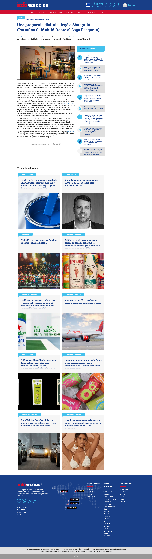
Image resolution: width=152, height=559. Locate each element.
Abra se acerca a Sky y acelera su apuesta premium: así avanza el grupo (93, 108)
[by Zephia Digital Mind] (76, 556)
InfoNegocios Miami (73, 234)
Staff (79, 12)
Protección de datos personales (101, 549)
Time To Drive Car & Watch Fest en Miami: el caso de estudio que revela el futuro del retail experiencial (93, 142)
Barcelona (124, 489)
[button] (72, 63)
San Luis (106, 526)
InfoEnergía (108, 496)
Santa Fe (106, 529)
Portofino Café (71, 37)
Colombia (123, 491)
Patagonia (107, 519)
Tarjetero (69, 12)
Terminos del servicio (99, 551)
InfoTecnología (109, 506)
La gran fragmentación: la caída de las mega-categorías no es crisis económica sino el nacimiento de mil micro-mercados (93, 131)
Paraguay (123, 499)
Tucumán (106, 535)
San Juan (106, 524)
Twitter (90, 491)
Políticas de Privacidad (80, 549)
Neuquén (106, 516)
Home (21, 12)
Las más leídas (56, 12)
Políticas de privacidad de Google (82, 551)
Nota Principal (27, 174)
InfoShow (25, 234)
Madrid (122, 494)
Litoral (106, 511)
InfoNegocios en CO (73, 294)
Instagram (91, 496)
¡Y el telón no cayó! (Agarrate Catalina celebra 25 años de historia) (92, 77)
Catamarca (107, 491)
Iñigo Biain (123, 549)
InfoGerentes (70, 174)
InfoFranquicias (109, 499)
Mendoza (106, 514)
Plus (21, 18)
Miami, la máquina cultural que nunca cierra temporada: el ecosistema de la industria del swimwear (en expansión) (93, 152)
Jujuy (105, 509)
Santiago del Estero (108, 532)
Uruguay (123, 501)
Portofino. (70, 131)
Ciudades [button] (42, 12)
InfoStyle (107, 504)
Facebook (90, 489)
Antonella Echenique (29, 37)
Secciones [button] (31, 12)
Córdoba (106, 494)
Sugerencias (22, 507)
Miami (122, 496)
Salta (105, 521)
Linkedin (90, 494)
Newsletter (90, 12)
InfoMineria (108, 501)
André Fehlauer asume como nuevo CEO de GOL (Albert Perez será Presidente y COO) (93, 69)
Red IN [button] (101, 12)
